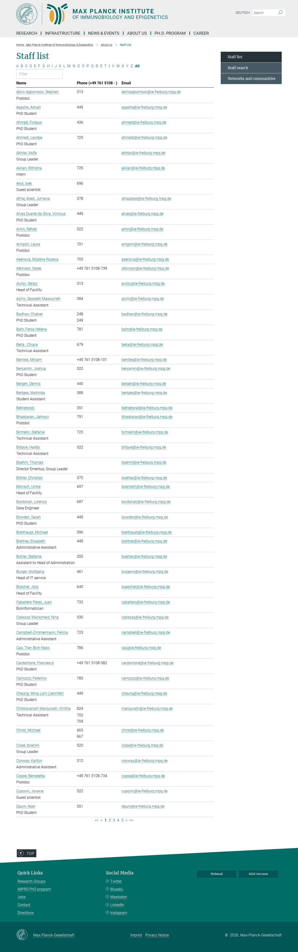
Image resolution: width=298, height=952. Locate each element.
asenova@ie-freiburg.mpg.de (145, 259)
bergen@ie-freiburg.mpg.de (144, 383)
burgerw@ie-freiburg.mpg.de (145, 571)
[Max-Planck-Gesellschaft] (24, 935)
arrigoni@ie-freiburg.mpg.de (144, 244)
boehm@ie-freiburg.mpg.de (144, 462)
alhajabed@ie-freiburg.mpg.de (146, 198)
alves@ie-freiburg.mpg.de (142, 213)
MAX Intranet (258, 874)
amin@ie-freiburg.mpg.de (142, 229)
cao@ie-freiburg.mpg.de (141, 648)
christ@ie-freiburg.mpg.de (143, 730)
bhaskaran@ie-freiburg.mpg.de (147, 417)
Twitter (116, 881)
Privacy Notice (157, 935)
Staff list (235, 57)
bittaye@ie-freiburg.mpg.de (144, 447)
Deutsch (243, 12)
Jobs (21, 897)
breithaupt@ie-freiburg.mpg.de (147, 532)
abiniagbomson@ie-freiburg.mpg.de (151, 92)
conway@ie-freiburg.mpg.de (145, 760)
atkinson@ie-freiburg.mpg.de (145, 268)
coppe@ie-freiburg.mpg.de (143, 776)
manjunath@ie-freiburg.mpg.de (147, 708)
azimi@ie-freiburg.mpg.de (143, 298)
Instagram (118, 913)
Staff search (238, 68)
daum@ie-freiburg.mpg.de (143, 806)
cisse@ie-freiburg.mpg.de (142, 745)
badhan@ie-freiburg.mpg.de (144, 314)
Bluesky (116, 889)
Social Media (120, 873)
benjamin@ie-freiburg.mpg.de (146, 368)
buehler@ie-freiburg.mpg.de (144, 556)
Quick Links (30, 873)
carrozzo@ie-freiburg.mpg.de (145, 678)
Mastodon (118, 897)
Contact (23, 905)
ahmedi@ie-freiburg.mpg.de (144, 137)
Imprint (136, 935)
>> (131, 820)
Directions (25, 913)
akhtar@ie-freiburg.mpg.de (143, 153)
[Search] (280, 13)
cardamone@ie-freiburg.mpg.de (147, 663)
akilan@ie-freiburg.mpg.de (143, 168)
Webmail (216, 874)
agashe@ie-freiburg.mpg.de (144, 107)
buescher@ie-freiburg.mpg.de (146, 587)
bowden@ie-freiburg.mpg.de (145, 517)
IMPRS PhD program (34, 889)
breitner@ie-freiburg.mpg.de (144, 541)
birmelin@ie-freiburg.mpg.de (145, 432)
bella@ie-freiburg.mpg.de (142, 344)
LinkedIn (117, 905)
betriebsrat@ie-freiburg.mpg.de (147, 408)
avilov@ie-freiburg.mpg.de (143, 283)
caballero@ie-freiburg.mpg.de (146, 602)
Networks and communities (251, 78)
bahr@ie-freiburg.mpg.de (142, 329)
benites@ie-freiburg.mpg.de (144, 359)
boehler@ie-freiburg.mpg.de (144, 478)
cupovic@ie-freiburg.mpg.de (145, 791)
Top (30, 853)
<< (96, 820)
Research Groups (31, 881)
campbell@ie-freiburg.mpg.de (146, 632)
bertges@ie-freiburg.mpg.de (144, 393)
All (137, 66)
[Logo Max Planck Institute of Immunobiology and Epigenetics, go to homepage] (103, 13)
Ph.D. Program (170, 33)
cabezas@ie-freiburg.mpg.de (145, 617)
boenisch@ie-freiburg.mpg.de (146, 486)
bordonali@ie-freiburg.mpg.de (146, 502)
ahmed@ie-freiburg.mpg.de (144, 122)
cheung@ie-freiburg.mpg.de (144, 693)
